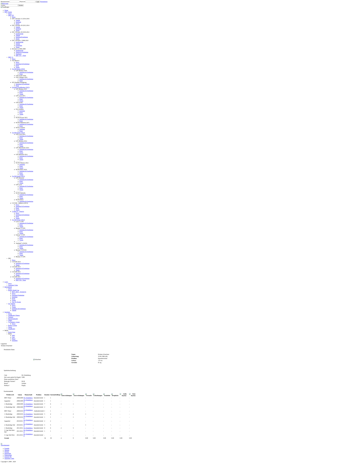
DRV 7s (10, 57)
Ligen (6, 282)
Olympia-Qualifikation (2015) (21, 87)
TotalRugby (11, 329)
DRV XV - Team (21, 55)
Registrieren (43, 1)
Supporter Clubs (13, 285)
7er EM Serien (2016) (18, 69)
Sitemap (6, 450)
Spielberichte (19, 34)
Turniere (10, 317)
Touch (10, 327)
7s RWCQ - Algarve (18, 211)
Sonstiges (7, 312)
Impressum (7, 453)
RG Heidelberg (28, 398)
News (10, 13)
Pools (17, 65)
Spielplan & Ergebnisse (22, 64)
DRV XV (11, 15)
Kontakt (6, 448)
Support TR (7, 457)
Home (6, 10)
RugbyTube (11, 332)
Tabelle (18, 20)
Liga (13, 337)
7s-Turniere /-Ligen (14, 322)
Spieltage (18, 22)
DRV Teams (8, 12)
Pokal (13, 339)
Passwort (22, 1)
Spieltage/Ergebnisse (22, 37)
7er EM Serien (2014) (18, 132)
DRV (13, 335)
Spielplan (22, 111)
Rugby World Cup (13, 290)
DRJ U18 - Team (21, 280)
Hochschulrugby (13, 319)
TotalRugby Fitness (14, 315)
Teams (17, 23)
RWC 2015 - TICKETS (19, 292)
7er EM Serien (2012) (18, 220)
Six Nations (11, 303)
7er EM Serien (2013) (18, 176)
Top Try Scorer (16, 302)
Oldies (10, 320)
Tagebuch (18, 54)
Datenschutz (8, 455)
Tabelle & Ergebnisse (22, 52)
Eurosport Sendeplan (18, 295)
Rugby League (12, 325)
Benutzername (5, 1)
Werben (6, 452)
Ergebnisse (19, 45)
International (8, 287)
